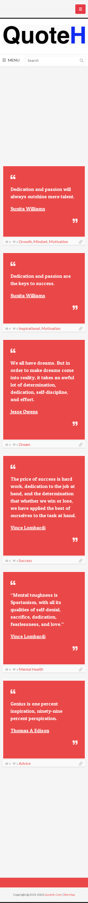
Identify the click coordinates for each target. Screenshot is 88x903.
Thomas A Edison (30, 730)
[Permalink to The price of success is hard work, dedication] (81, 561)
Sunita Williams (28, 209)
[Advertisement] (44, 117)
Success (25, 560)
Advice (25, 763)
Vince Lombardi (28, 528)
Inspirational (29, 328)
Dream (24, 444)
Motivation (58, 241)
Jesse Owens (24, 412)
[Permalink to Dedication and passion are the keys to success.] (81, 328)
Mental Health (31, 669)
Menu (13, 60)
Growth (25, 241)
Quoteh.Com (53, 894)
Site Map (69, 894)
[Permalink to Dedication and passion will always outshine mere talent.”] (81, 242)
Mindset (40, 241)
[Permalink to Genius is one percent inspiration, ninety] (81, 763)
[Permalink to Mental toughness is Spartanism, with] (81, 669)
